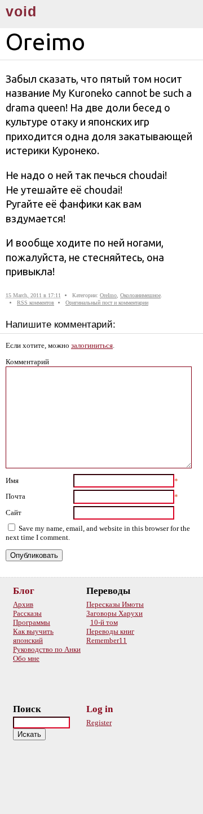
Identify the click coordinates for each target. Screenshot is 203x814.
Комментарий (27, 361)
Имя (12, 480)
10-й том (104, 622)
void (21, 11)
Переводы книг (110, 631)
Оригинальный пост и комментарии (106, 302)
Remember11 (106, 640)
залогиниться (92, 345)
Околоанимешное (140, 295)
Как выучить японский (33, 636)
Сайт (13, 512)
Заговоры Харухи (114, 613)
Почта (15, 496)
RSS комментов (35, 302)
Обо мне (26, 658)
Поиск (27, 709)
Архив (23, 604)
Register (99, 722)
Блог (23, 590)
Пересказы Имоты (115, 604)
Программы (31, 622)
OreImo (108, 295)
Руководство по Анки (47, 649)
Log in (99, 709)
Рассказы (27, 613)
